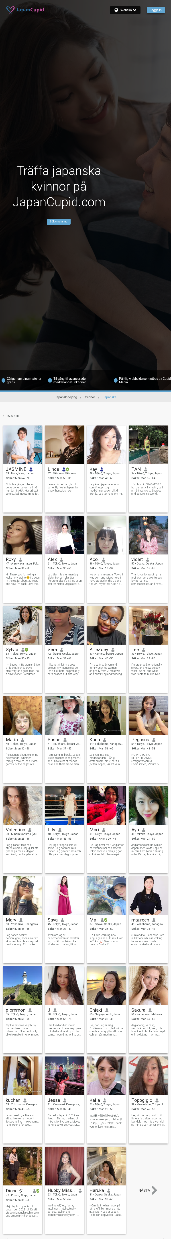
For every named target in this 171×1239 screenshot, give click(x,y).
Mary (11, 920)
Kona (95, 739)
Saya (53, 920)
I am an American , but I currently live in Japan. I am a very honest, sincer (64, 487)
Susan (54, 739)
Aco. (94, 559)
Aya (135, 829)
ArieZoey (99, 649)
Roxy (11, 559)
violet (137, 559)
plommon (15, 1010)
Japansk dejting (66, 397)
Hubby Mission (61, 1190)
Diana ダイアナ (18, 1190)
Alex (52, 559)
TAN (136, 469)
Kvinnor (90, 397)
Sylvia (12, 649)
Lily (51, 829)
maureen (140, 920)
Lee (135, 649)
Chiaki (96, 1010)
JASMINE (16, 469)
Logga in (156, 10)
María (12, 739)
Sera (52, 649)
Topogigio (141, 1100)
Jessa (54, 1100)
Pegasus (140, 739)
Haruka (97, 1190)
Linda (53, 469)
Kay (93, 469)
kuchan (13, 1100)
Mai (94, 920)
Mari (94, 829)
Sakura (138, 1010)
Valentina (15, 829)
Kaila (95, 1100)
